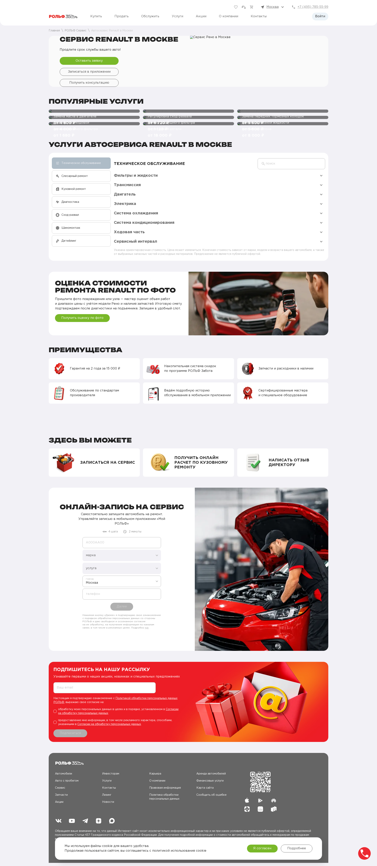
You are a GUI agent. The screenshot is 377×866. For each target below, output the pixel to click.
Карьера (155, 774)
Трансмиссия (127, 185)
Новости (108, 802)
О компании (228, 16)
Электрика (125, 204)
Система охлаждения (136, 213)
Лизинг (106, 795)
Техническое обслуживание (149, 164)
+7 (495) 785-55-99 (312, 6)
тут (147, 628)
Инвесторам (110, 774)
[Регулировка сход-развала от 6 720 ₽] (188, 111)
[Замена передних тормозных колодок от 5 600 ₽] (282, 111)
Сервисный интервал (135, 241)
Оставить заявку (89, 60)
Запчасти (61, 795)
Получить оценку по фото (82, 317)
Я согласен (262, 848)
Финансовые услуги (210, 781)
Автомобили (63, 774)
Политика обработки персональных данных (164, 797)
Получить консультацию (89, 82)
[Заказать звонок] (364, 853)
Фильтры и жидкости (136, 175)
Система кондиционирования (144, 222)
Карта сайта (205, 788)
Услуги (177, 16)
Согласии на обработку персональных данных (109, 724)
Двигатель (125, 194)
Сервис (60, 788)
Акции (201, 16)
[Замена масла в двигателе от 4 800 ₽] (94, 111)
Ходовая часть (129, 232)
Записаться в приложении (89, 71)
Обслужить (150, 16)
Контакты (259, 16)
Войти (320, 16)
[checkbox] (117, 711)
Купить (96, 16)
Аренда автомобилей (211, 774)
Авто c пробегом (67, 781)
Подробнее (296, 848)
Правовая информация (165, 788)
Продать (121, 16)
